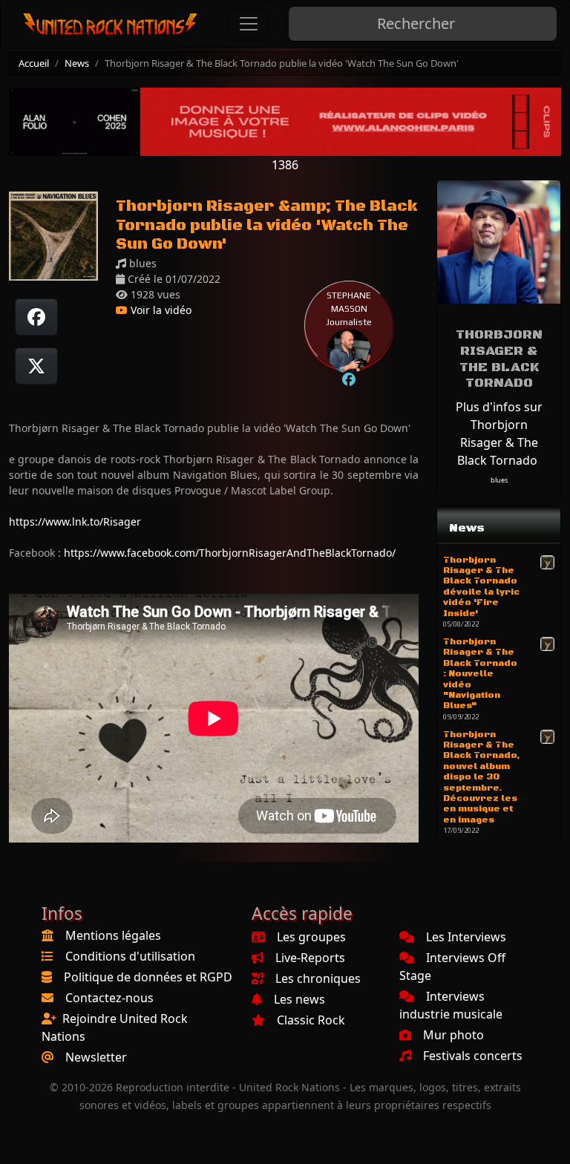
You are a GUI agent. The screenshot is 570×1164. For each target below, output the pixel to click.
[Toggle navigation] (248, 24)
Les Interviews (466, 937)
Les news (299, 999)
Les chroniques (318, 978)
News (77, 63)
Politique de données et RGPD (148, 977)
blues (499, 480)
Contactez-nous (109, 998)
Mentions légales (113, 935)
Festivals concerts (472, 1055)
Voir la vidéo (159, 310)
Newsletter (96, 1057)
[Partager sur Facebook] (36, 317)
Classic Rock (311, 1020)
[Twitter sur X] (36, 366)
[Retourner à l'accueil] (111, 24)
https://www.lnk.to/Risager (75, 521)
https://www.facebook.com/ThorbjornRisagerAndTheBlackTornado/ (230, 553)
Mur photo (453, 1035)
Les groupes (311, 937)
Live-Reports (310, 957)
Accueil (34, 63)
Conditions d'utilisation (130, 956)
